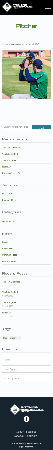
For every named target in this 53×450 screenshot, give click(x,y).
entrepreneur (8, 221)
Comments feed (9, 255)
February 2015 (9, 200)
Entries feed (7, 248)
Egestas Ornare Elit (11, 173)
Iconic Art (6, 166)
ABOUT (20, 432)
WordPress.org (9, 261)
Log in (5, 242)
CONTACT (32, 436)
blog (5, 338)
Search (41, 128)
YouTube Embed (10, 154)
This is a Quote (9, 160)
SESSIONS (31, 432)
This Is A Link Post (11, 147)
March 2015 (7, 193)
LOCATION (19, 436)
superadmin (16, 44)
